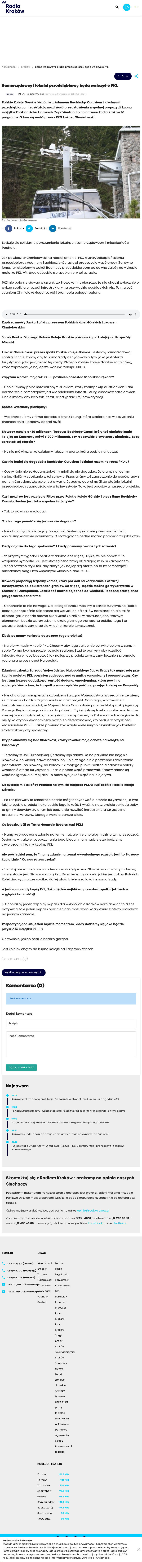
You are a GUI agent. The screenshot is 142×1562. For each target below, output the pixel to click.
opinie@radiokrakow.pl (93, 1210)
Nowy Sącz (44, 1291)
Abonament (62, 1285)
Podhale (42, 1297)
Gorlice (41, 1302)
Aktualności (9, 67)
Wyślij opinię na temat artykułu (23, 972)
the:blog (60, 1413)
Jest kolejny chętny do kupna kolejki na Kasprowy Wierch (47, 949)
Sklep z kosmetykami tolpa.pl (63, 1446)
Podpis (13, 1023)
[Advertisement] (71, 41)
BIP (57, 1291)
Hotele (59, 1369)
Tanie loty (61, 1363)
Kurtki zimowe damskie (60, 1380)
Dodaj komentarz (21, 1067)
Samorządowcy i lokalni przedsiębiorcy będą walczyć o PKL (71, 67)
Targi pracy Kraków (59, 1341)
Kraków (26, 67)
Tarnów (42, 1274)
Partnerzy (61, 1297)
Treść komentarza (21, 1036)
